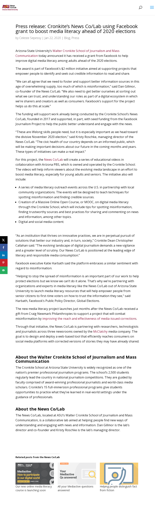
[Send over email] (4, 270)
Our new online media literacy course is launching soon (34, 488)
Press (75, 38)
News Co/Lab (53, 159)
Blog (67, 38)
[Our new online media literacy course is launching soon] (35, 474)
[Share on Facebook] (4, 247)
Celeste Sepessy (30, 38)
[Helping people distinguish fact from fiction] (119, 474)
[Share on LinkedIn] (4, 255)
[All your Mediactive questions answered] (77, 474)
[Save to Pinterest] (4, 262)
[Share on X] (4, 240)
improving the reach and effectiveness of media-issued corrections (89, 318)
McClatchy (100, 331)
